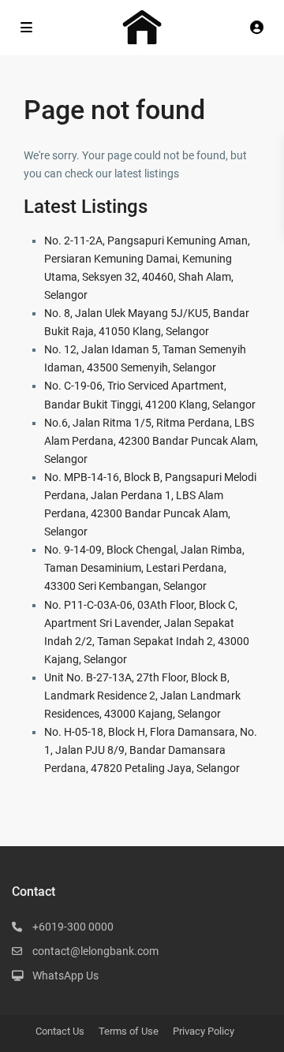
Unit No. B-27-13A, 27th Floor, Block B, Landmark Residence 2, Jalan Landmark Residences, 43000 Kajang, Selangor (142, 695)
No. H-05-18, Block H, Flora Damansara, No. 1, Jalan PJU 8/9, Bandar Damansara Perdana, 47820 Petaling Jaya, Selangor (150, 750)
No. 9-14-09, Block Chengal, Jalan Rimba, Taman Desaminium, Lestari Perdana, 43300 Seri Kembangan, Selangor (144, 567)
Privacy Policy (203, 1031)
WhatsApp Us (65, 975)
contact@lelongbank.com (95, 951)
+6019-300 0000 (73, 926)
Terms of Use (129, 1031)
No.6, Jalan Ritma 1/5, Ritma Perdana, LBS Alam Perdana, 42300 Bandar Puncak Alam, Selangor (151, 440)
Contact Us (60, 1031)
